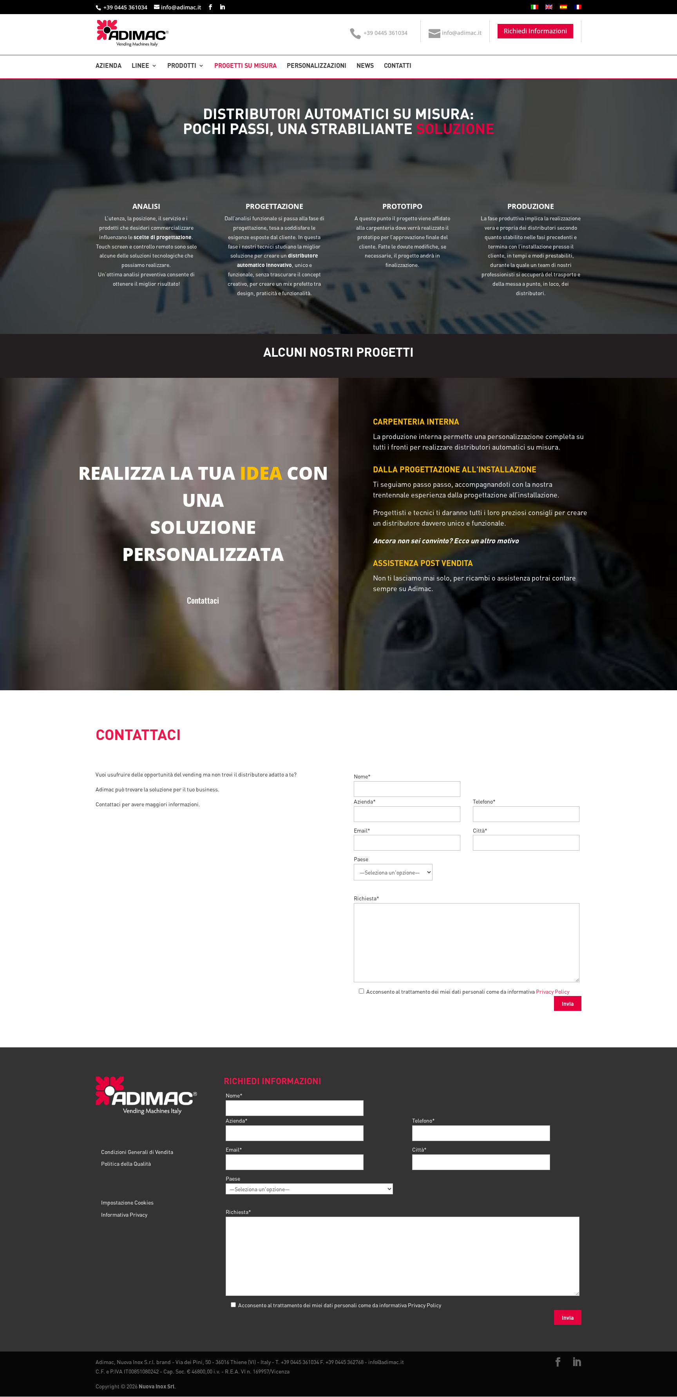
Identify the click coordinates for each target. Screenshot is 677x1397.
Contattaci (203, 600)
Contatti (397, 66)
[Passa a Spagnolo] (563, 9)
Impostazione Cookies (127, 1202)
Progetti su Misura (245, 66)
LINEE (140, 66)
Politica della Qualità (126, 1163)
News (365, 66)
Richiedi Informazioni (535, 31)
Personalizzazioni (316, 66)
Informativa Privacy (124, 1214)
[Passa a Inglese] (548, 9)
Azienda (108, 66)
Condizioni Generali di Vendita (137, 1151)
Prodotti (181, 66)
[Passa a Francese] (577, 9)
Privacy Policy (552, 991)
